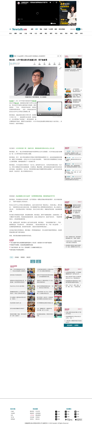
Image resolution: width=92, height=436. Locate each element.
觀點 (41, 29)
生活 (36, 33)
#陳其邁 (22, 257)
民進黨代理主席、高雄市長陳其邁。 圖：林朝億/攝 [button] (35, 97)
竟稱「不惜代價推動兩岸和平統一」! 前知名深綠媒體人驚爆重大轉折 (18, 270)
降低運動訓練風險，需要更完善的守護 (45, 315)
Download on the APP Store (78, 419)
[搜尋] (82, 29)
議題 (56, 29)
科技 (56, 33)
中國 (31, 33)
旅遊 (61, 33)
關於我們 (32, 411)
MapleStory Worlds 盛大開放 (17, 286)
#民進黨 (17, 257)
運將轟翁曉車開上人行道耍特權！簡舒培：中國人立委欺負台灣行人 (18, 292)
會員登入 (32, 419)
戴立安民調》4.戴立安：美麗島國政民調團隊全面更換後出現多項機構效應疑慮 (45, 298)
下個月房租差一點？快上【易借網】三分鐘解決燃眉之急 (44, 292)
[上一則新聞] (58, 56)
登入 (78, 29)
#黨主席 (28, 257)
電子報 (12, 417)
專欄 (71, 33)
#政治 (11, 257)
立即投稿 (32, 415)
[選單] (10, 29)
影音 (81, 33)
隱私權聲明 (38, 415)
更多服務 (35, 409)
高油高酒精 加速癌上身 (15, 302)
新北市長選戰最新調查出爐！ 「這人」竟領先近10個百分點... (45, 287)
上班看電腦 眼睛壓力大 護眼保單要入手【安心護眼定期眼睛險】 (45, 270)
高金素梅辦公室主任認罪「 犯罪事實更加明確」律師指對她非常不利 (35, 196)
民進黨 (11, 101)
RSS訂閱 (38, 411)
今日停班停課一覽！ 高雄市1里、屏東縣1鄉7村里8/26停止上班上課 (35, 148)
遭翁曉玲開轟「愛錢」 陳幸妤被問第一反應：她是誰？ (18, 315)
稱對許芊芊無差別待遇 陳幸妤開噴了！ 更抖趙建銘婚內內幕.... (45, 275)
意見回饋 (32, 417)
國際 (15, 33)
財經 (21, 33)
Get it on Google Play (69, 419)
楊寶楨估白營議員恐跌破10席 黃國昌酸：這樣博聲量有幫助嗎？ (18, 281)
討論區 (45, 29)
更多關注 (68, 409)
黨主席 (17, 103)
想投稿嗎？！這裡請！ (73, 325)
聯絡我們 (32, 413)
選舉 (76, 33)
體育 (51, 33)
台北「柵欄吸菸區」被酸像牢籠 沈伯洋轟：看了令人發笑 (45, 309)
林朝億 (14, 63)
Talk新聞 (50, 29)
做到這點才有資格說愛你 (16, 274)
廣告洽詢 (38, 419)
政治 (10, 33)
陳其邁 (34, 101)
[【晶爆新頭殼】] (67, 13)
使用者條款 (38, 413)
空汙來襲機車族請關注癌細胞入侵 (45, 302)
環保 (66, 33)
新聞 (36, 29)
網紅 (46, 33)
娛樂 (41, 33)
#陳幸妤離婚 (62, 29)
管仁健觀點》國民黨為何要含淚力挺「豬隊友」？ (18, 298)
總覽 (32, 29)
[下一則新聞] (60, 56)
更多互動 (12, 409)
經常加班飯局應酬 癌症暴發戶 (17, 308)
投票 (12, 415)
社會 (26, 33)
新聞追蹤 (13, 419)
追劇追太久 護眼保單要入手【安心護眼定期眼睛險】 (45, 281)
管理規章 (38, 417)
